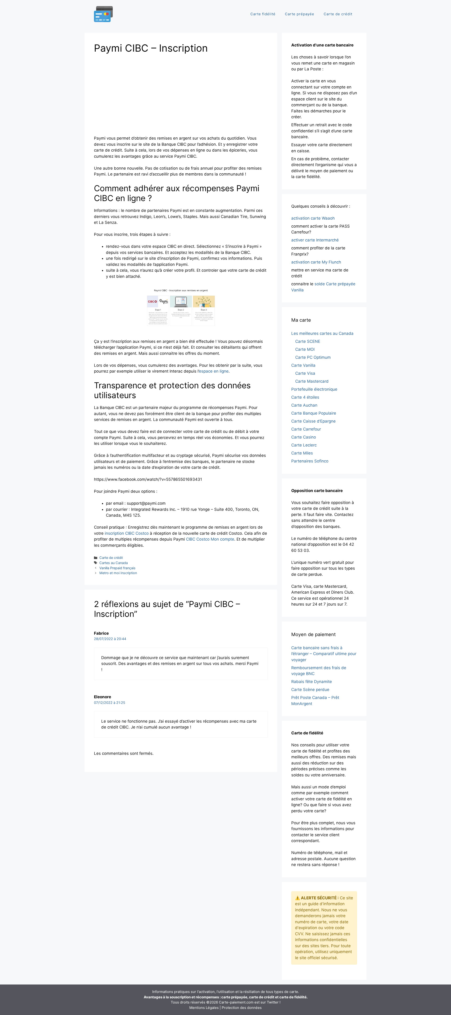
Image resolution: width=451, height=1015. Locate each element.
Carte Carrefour (306, 429)
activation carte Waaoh (313, 218)
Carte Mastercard (312, 381)
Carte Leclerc (304, 445)
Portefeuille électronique (314, 389)
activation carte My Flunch (316, 262)
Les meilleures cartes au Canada (322, 333)
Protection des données (242, 1007)
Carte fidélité (263, 14)
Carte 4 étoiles (305, 397)
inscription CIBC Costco (127, 533)
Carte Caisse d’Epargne (313, 421)
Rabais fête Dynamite (311, 681)
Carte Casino (303, 437)
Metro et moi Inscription (118, 573)
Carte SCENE (307, 341)
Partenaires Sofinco (309, 461)
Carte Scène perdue (310, 689)
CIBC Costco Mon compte (210, 539)
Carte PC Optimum (313, 357)
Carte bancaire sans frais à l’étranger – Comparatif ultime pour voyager (323, 653)
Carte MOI (305, 349)
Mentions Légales (204, 1007)
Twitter (273, 1002)
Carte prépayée (299, 14)
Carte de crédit (338, 14)
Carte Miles (302, 453)
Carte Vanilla (303, 365)
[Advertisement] (133, 93)
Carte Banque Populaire (313, 413)
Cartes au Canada (113, 563)
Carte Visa (305, 373)
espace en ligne (214, 371)
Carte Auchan (304, 405)
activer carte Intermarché (315, 240)
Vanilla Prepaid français (117, 568)
